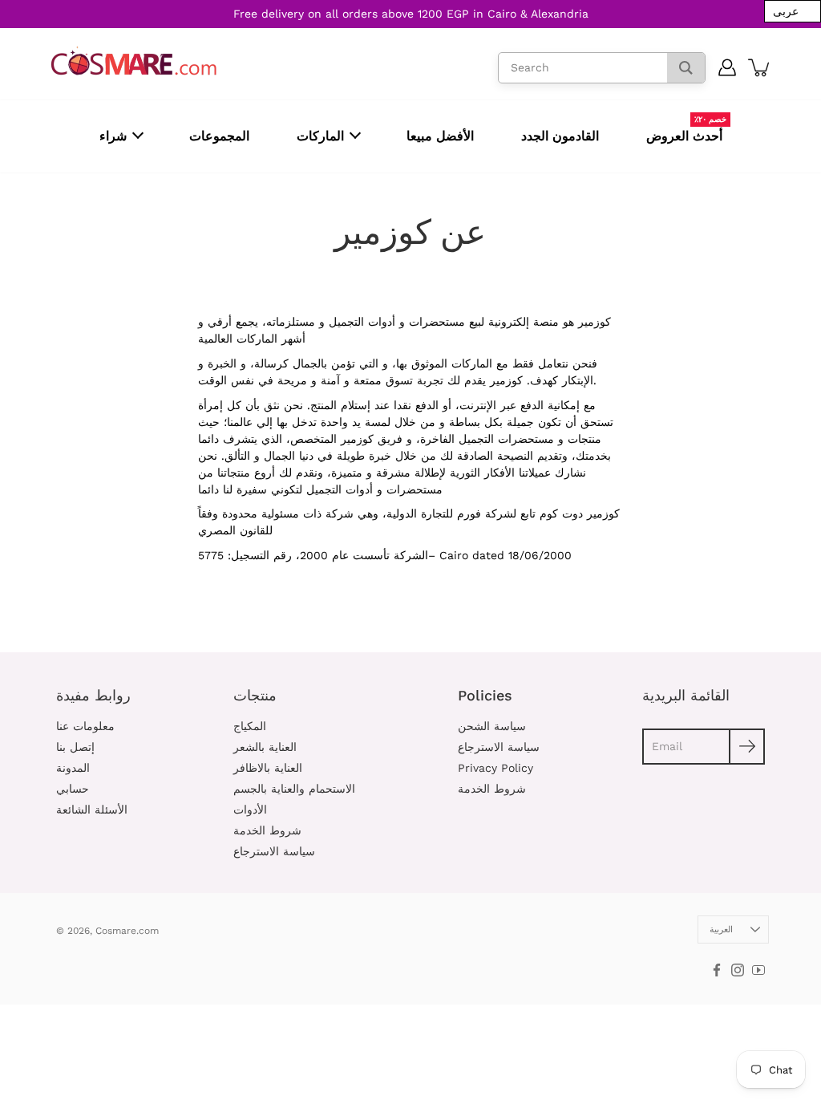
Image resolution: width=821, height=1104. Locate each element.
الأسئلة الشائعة (91, 809)
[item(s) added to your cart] (760, 67)
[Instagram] (737, 970)
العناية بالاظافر (267, 767)
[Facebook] (716, 970)
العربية (721, 929)
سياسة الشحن (492, 726)
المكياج (249, 726)
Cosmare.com (127, 930)
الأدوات (250, 809)
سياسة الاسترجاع (274, 851)
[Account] (728, 67)
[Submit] (747, 747)
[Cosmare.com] (134, 61)
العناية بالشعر (265, 747)
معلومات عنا (85, 726)
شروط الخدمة (267, 830)
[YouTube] (758, 970)
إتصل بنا (75, 747)
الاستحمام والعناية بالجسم (294, 788)
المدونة (73, 767)
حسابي (72, 788)
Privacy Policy (495, 767)
